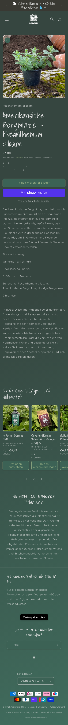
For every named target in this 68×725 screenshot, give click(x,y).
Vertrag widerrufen (34, 617)
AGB (35, 712)
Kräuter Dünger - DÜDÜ (14, 437)
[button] (7, 19)
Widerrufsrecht (57, 707)
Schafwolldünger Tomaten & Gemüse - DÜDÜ (43, 439)
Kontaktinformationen (36, 717)
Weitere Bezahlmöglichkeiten (34, 201)
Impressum (57, 712)
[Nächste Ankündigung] (61, 5)
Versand (19, 157)
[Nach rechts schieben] (42, 479)
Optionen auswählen (16, 465)
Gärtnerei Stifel (18, 707)
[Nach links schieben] (26, 479)
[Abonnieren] (57, 645)
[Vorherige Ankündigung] (6, 5)
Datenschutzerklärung (19, 712)
